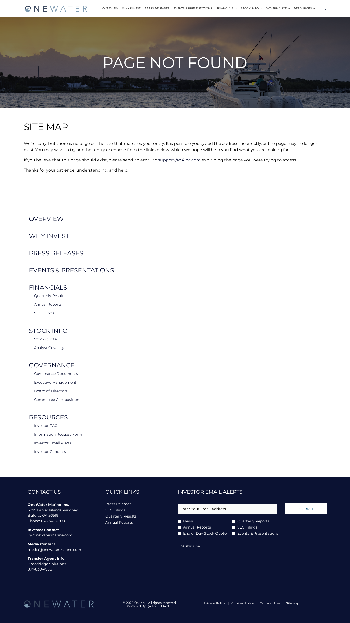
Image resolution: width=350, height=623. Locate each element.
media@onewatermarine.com (54, 549)
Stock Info (48, 330)
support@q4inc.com (179, 159)
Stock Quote (45, 339)
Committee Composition (56, 399)
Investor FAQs (46, 425)
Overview (46, 219)
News (188, 521)
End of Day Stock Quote (205, 533)
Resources (48, 417)
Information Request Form (58, 434)
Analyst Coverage (49, 347)
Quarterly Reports (253, 521)
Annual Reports (48, 304)
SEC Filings (44, 313)
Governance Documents (56, 373)
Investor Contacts (50, 451)
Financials (48, 287)
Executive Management (55, 382)
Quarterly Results (49, 295)
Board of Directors (51, 391)
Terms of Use (270, 603)
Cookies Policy (242, 603)
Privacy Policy (214, 603)
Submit (306, 508)
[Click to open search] (323, 8)
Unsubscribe (189, 546)
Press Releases (56, 253)
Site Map (292, 603)
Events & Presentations (71, 270)
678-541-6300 (53, 521)
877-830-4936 (40, 569)
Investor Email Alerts (52, 443)
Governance (52, 365)
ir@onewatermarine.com (50, 535)
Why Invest (49, 236)
